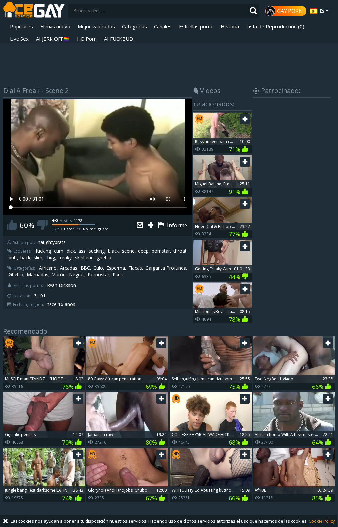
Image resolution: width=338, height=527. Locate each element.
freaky (65, 257)
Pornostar (98, 274)
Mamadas (37, 274)
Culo (98, 268)
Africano (48, 268)
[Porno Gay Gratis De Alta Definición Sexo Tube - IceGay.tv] (34, 10)
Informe (176, 225)
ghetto (104, 257)
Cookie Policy (322, 521)
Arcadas (68, 268)
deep (143, 251)
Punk (118, 274)
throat (179, 251)
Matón (58, 274)
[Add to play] (152, 225)
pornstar (161, 251)
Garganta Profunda (165, 268)
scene (128, 251)
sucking (97, 251)
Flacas (135, 268)
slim (38, 257)
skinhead (84, 257)
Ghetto (16, 274)
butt (13, 257)
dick (71, 251)
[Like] (12, 225)
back (25, 257)
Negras (76, 274)
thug (50, 257)
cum (58, 251)
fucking (43, 251)
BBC (85, 268)
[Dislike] (42, 225)
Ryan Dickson (61, 285)
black (113, 251)
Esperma (115, 268)
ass (81, 251)
